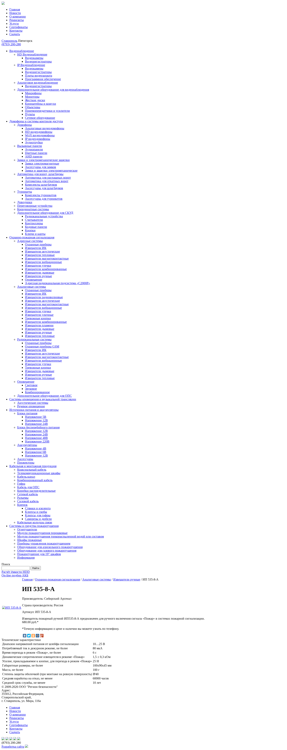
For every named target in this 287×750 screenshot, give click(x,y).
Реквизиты (16, 20)
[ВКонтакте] (24, 635)
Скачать (14, 34)
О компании (17, 16)
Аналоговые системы (96, 579)
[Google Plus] (42, 635)
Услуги (14, 23)
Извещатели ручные (126, 579)
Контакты (15, 30)
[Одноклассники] (33, 635)
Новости (15, 13)
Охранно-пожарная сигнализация (57, 579)
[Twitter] (29, 635)
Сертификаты (18, 27)
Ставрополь (9, 40)
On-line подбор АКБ (15, 575)
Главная (14, 9)
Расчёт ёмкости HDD (16, 571)
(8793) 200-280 (11, 44)
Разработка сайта (13, 746)
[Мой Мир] (37, 635)
